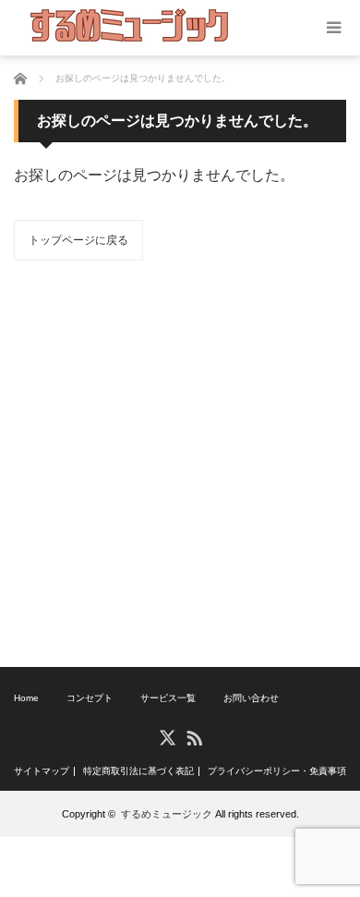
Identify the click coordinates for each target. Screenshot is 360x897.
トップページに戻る (78, 240)
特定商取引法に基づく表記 (138, 771)
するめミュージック (166, 813)
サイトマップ (41, 771)
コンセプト (89, 698)
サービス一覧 (168, 698)
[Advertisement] (180, 464)
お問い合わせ (251, 698)
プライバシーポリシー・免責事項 (277, 771)
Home (26, 698)
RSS (193, 736)
